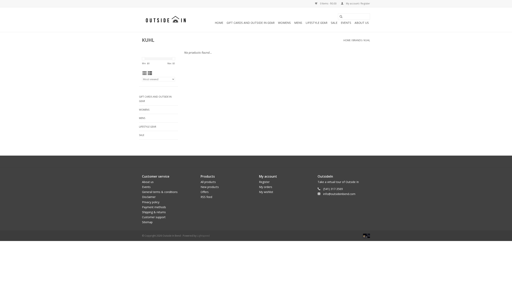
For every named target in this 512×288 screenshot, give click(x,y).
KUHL (367, 40)
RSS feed (206, 197)
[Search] (341, 16)
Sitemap (147, 222)
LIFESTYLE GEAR (316, 23)
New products (210, 187)
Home (219, 23)
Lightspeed (203, 235)
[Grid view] (145, 73)
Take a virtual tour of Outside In (338, 182)
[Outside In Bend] (166, 20)
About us (148, 182)
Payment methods (154, 207)
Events (346, 23)
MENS (298, 23)
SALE (334, 23)
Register (264, 182)
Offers (205, 192)
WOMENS (284, 23)
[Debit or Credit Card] (366, 235)
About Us (362, 23)
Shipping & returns (154, 212)
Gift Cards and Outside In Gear (251, 23)
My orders (265, 187)
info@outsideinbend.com (339, 194)
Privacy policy (150, 202)
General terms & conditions (160, 192)
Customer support (154, 217)
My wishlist (266, 192)
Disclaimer (149, 197)
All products (208, 182)
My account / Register (357, 3)
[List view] (150, 73)
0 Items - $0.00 (328, 3)
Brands (357, 40)
